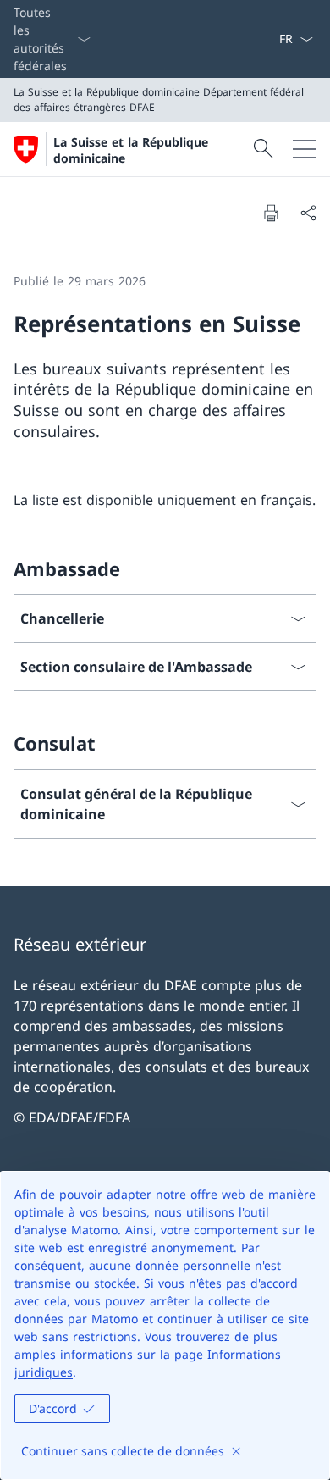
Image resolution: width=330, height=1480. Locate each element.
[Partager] (308, 212)
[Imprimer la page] (270, 212)
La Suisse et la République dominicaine (130, 150)
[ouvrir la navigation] (304, 149)
